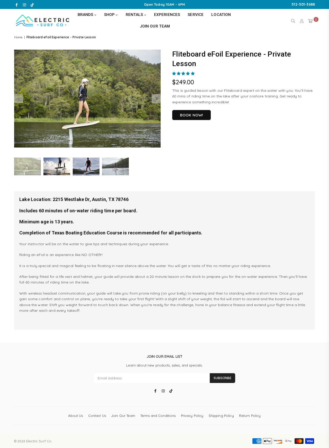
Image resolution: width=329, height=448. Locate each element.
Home (18, 37)
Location (221, 14)
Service (196, 14)
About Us (75, 416)
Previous (18, 98)
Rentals (135, 14)
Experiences (167, 14)
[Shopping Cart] (310, 20)
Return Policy (250, 416)
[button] (184, 73)
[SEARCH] (293, 20)
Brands (86, 14)
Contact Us (97, 416)
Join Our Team (155, 26)
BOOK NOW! (191, 115)
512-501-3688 (303, 4)
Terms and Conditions (158, 416)
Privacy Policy (192, 416)
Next (156, 98)
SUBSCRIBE (222, 378)
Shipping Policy (221, 416)
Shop (110, 14)
